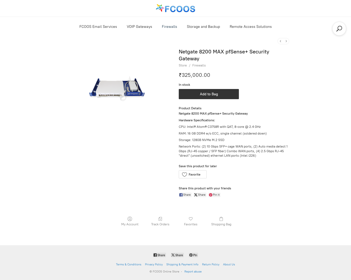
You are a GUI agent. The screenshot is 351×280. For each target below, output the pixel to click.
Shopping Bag (221, 224)
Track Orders (160, 224)
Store (183, 65)
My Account (130, 224)
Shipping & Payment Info (182, 264)
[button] (193, 174)
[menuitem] (280, 41)
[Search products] (339, 28)
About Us (229, 264)
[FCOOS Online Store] (175, 8)
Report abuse (193, 271)
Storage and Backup (203, 26)
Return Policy (210, 264)
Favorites (190, 224)
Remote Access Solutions (251, 26)
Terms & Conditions (128, 264)
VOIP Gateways (139, 26)
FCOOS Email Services (98, 26)
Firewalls (169, 26)
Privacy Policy (154, 264)
